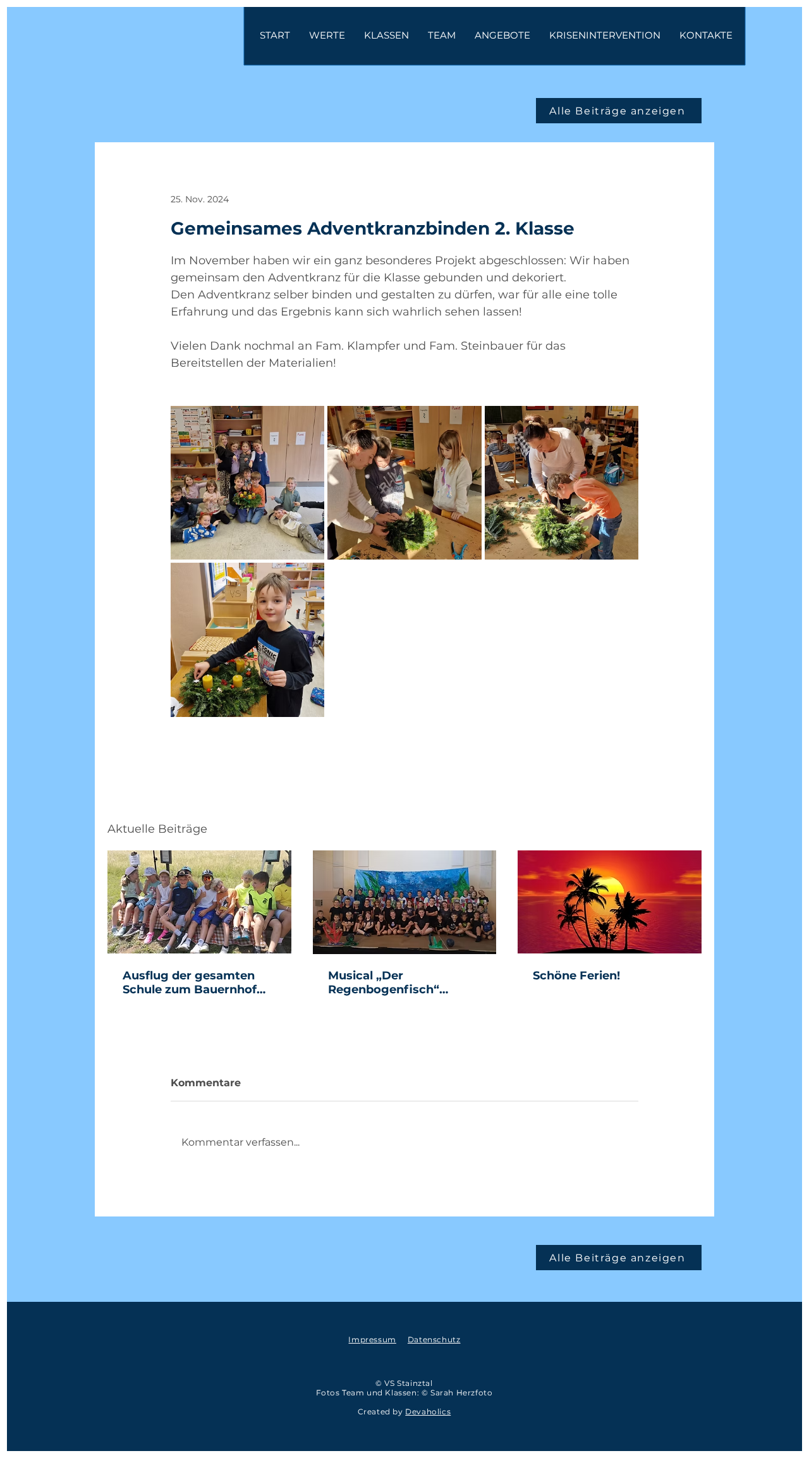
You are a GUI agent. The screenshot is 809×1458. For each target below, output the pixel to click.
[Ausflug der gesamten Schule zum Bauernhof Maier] (199, 901)
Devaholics (428, 1411)
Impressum (372, 1339)
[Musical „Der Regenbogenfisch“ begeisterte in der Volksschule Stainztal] (405, 902)
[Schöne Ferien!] (610, 901)
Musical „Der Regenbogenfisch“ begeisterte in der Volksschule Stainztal (390, 982)
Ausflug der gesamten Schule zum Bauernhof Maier (190, 982)
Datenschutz (434, 1339)
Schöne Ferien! (576, 976)
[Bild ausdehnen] (247, 483)
